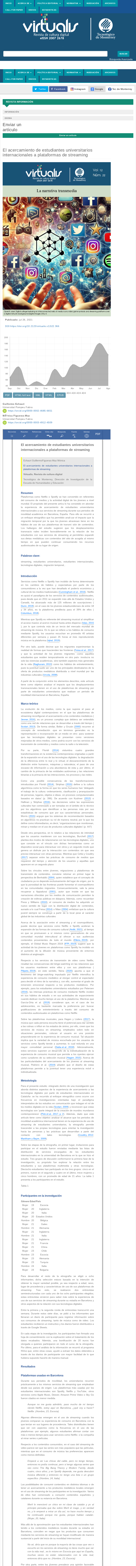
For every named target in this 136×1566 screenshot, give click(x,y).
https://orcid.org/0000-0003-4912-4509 (30, 422)
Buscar (123, 54)
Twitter (41, 89)
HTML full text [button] (23, 395)
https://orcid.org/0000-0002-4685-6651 (30, 410)
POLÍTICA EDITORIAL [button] (48, 3)
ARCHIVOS (110, 3)
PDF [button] (7, 395)
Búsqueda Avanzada (121, 59)
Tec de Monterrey (121, 89)
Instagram (79, 89)
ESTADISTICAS (49, 10)
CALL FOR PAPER (14, 10)
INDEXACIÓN (93, 3)
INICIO (8, 3)
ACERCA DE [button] (24, 3)
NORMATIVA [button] (73, 3)
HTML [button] (48, 395)
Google (98, 89)
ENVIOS (32, 10)
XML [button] (38, 395)
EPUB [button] (60, 395)
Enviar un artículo (68, 135)
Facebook (59, 89)
